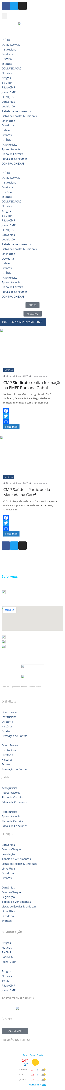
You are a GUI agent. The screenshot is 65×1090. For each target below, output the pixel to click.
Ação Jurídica (10, 144)
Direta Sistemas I (22, 686)
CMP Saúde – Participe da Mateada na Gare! (26, 492)
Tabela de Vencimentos (16, 111)
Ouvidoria (8, 125)
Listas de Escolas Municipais (19, 116)
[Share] (32, 421)
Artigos (6, 78)
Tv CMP (6, 952)
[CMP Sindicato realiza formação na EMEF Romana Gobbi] (32, 347)
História (7, 59)
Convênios (8, 101)
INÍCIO (6, 40)
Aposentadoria (11, 149)
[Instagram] (22, 6)
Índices (6, 130)
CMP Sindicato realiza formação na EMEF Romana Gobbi (32, 385)
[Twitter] (14, 6)
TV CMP (7, 82)
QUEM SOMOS (11, 45)
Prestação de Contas (14, 736)
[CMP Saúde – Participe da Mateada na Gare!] (32, 454)
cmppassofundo (40, 376)
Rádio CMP (8, 87)
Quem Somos (10, 712)
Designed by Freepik (35, 686)
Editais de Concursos (15, 159)
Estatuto (7, 64)
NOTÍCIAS (8, 370)
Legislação (8, 106)
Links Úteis (9, 121)
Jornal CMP (9, 92)
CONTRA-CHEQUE (13, 163)
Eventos (7, 135)
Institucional (9, 49)
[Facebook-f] (6, 6)
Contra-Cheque (11, 849)
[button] (4, 16)
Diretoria (7, 54)
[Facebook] (32, 410)
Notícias (7, 73)
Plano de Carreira (13, 154)
